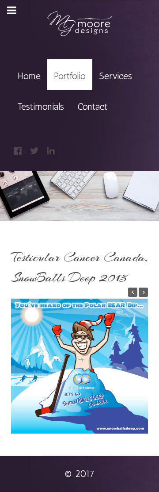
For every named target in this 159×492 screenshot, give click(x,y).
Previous (18, 363)
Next (140, 363)
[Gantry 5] (79, 24)
